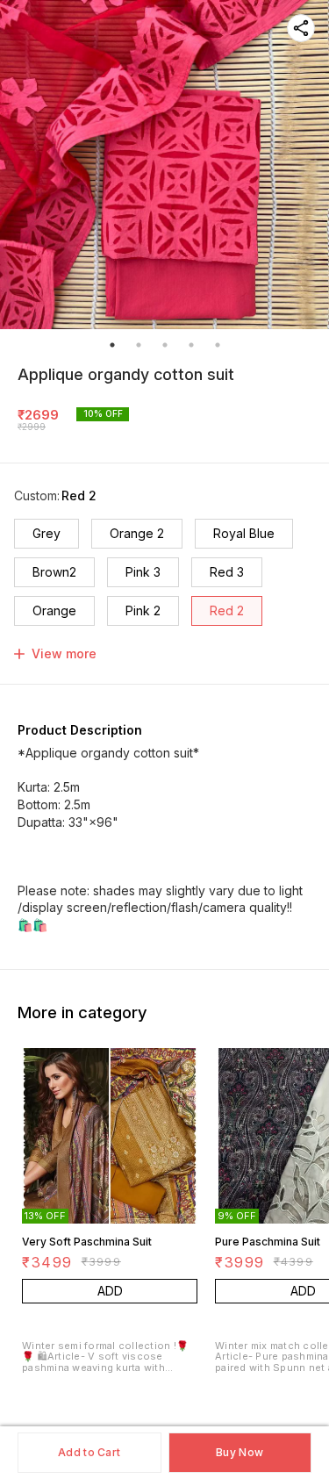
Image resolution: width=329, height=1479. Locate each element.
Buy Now (239, 1452)
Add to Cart (89, 1452)
